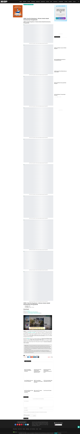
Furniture (24, 1)
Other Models (61, 1)
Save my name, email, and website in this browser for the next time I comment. (35, 412)
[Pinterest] (22, 424)
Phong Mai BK (37, 355)
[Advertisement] (38, 11)
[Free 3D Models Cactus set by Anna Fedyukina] (28, 376)
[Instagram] (19, 424)
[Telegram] (26, 424)
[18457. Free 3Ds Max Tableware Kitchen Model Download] (38, 376)
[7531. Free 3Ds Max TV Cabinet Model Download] (60, 89)
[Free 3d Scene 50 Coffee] (48, 386)
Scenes (21, 1)
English (57, 424)
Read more (38, 425)
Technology (55, 1)
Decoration (43, 1)
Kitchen (28, 1)
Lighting (47, 1)
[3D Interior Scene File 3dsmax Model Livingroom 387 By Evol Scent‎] (48, 366)
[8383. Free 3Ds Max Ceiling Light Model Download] (60, 77)
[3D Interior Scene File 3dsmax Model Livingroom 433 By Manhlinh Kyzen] (38, 366)
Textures (65, 1)
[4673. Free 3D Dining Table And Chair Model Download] (28, 386)
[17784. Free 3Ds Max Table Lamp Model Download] (48, 376)
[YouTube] (17, 424)
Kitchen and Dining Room (30, 4)
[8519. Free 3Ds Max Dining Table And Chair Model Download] (60, 54)
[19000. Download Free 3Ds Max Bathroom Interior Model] (60, 65)
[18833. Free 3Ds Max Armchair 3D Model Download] (60, 42)
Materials (70, 1)
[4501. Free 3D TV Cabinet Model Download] (38, 386)
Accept (56, 433)
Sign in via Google (61, 18)
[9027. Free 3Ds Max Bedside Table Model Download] (28, 366)
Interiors (26, 355)
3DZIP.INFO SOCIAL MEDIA (22, 422)
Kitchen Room (29, 355)
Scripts (74, 1)
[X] (24, 424)
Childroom (33, 1)
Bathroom (38, 1)
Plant (51, 1)
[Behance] (28, 424)
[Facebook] (15, 424)
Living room (25, 4)
